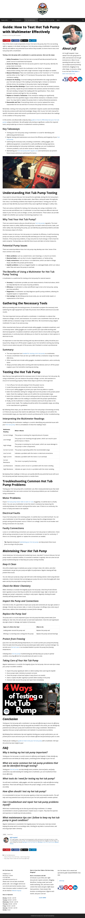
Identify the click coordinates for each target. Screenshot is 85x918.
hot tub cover (15, 647)
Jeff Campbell (13, 837)
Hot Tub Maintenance (30, 20)
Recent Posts (10, 834)
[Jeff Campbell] (6, 842)
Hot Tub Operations (16, 20)
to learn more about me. (29, 842)
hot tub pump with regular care (28, 151)
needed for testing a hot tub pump (34, 353)
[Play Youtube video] (31, 699)
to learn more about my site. (46, 842)
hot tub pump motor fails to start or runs (20, 502)
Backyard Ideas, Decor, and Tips (46, 20)
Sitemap (61, 881)
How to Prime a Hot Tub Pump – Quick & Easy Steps (17, 857)
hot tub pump (40, 223)
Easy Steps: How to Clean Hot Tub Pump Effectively (16, 858)
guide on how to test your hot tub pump (30, 741)
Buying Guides (4, 20)
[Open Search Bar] (83, 20)
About (58, 20)
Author (4, 834)
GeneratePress (51, 915)
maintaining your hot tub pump (29, 542)
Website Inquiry (16, 890)
